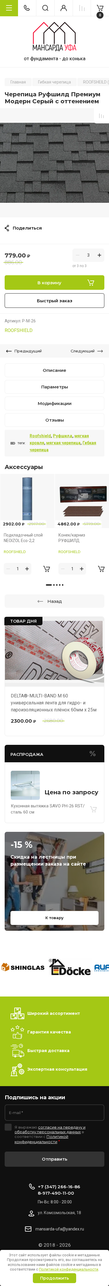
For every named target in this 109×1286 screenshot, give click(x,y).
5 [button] (62, 585)
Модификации (55, 403)
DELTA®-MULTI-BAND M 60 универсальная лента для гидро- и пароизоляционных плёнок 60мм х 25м (54, 703)
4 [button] (59, 585)
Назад (54, 601)
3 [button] (57, 585)
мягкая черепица (63, 442)
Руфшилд (62, 436)
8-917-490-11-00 (56, 1193)
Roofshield (40, 436)
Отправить (54, 1159)
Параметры (54, 387)
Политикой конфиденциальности (68, 1269)
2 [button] (54, 585)
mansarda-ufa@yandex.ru (59, 1229)
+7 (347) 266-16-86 (59, 1186)
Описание (54, 370)
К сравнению (101, 115)
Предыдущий (28, 351)
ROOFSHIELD (19, 330)
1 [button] (49, 585)
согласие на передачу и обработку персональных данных (50, 1129)
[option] (54, 162)
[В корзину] (93, 809)
